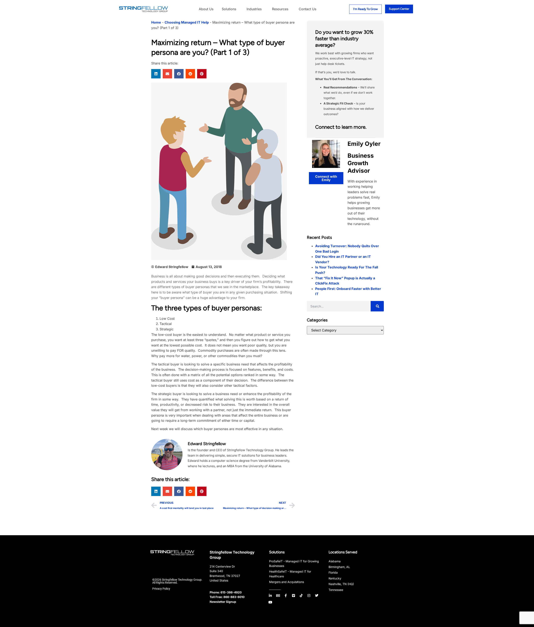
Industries (254, 9)
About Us (206, 9)
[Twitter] (316, 595)
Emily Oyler (364, 143)
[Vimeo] (293, 595)
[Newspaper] (278, 595)
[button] (156, 73)
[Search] (377, 306)
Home (156, 22)
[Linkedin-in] (270, 595)
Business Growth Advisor (361, 163)
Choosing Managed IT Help (187, 22)
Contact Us (307, 9)
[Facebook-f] (285, 595)
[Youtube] (270, 602)
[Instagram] (309, 595)
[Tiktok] (301, 595)
